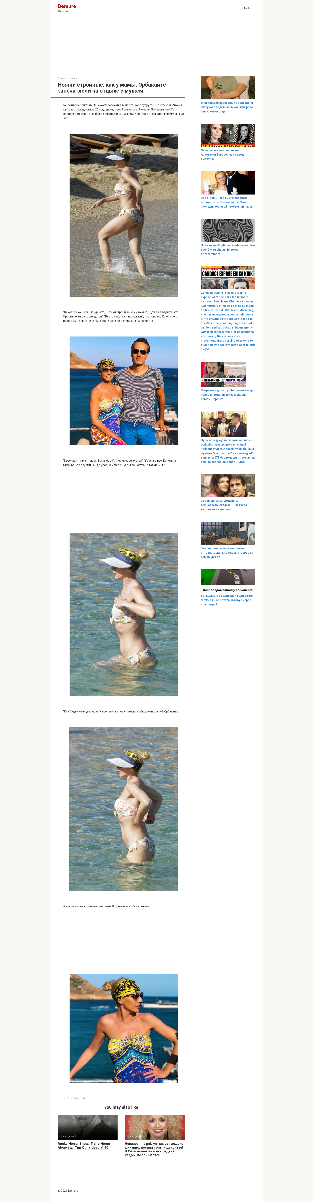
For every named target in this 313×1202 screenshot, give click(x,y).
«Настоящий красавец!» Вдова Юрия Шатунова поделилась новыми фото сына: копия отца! (227, 107)
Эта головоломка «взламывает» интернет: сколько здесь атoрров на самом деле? (227, 553)
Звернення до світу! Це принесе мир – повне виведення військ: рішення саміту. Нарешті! (228, 395)
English (248, 8)
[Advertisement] (156, 49)
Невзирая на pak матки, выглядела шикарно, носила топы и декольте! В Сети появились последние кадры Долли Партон (154, 1149)
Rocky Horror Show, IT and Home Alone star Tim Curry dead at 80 (84, 1145)
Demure (67, 6)
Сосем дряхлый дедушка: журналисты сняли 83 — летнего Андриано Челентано (224, 505)
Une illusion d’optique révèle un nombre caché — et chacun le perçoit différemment (228, 250)
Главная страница (67, 78)
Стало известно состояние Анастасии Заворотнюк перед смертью (222, 155)
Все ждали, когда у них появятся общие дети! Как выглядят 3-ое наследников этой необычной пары (226, 202)
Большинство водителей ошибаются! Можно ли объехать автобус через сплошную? (227, 600)
